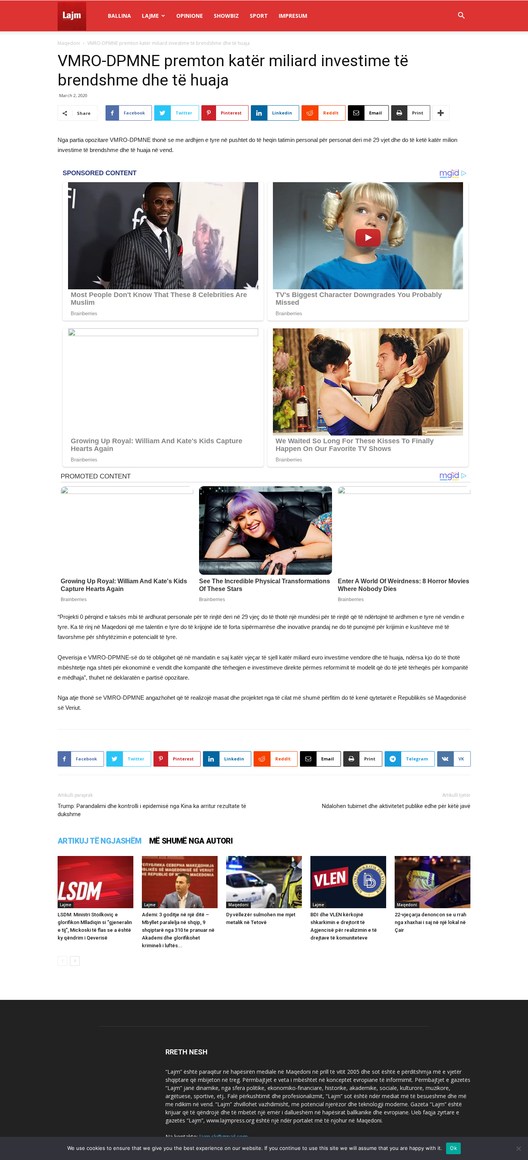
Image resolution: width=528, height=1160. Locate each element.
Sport (259, 15)
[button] (461, 16)
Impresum (293, 15)
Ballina (119, 15)
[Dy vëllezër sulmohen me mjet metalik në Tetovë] (264, 882)
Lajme (150, 15)
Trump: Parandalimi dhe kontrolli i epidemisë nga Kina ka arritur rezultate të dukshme (152, 810)
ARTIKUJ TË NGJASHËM (99, 841)
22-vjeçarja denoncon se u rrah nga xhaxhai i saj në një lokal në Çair (430, 922)
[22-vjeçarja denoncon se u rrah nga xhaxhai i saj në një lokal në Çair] (432, 882)
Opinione (189, 15)
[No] (518, 1148)
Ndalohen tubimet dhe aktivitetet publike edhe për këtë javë (396, 806)
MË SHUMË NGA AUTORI (191, 841)
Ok (453, 1148)
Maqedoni (69, 43)
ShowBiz (226, 15)
